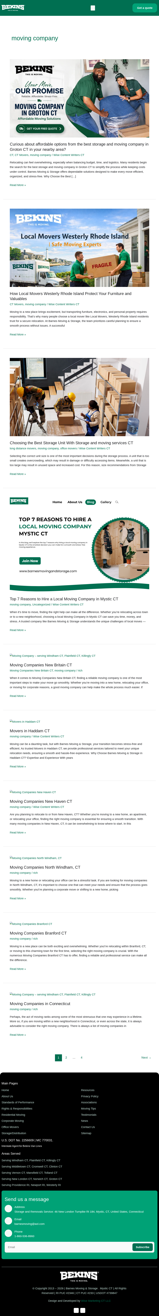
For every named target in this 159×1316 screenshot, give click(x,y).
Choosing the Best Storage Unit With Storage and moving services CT (71, 443)
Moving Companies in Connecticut (40, 1003)
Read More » (18, 185)
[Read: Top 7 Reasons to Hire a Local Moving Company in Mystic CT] (79, 544)
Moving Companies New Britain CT (41, 665)
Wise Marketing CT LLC (96, 1300)
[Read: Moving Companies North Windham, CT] (36, 858)
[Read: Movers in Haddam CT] (25, 721)
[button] (93, 8)
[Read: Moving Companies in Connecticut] (52, 994)
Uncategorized (41, 604)
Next (146, 1057)
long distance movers (23, 448)
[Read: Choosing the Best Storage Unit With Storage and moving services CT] (79, 396)
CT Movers (21, 155)
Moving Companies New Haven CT (41, 801)
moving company (40, 155)
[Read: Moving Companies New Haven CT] (33, 792)
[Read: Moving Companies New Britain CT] (52, 655)
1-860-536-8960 (24, 1236)
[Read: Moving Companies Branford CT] (31, 924)
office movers (68, 448)
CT (11, 155)
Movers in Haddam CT (30, 731)
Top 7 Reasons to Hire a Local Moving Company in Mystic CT (64, 599)
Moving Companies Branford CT (38, 933)
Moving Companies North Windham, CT (45, 867)
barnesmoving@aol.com (29, 1223)
